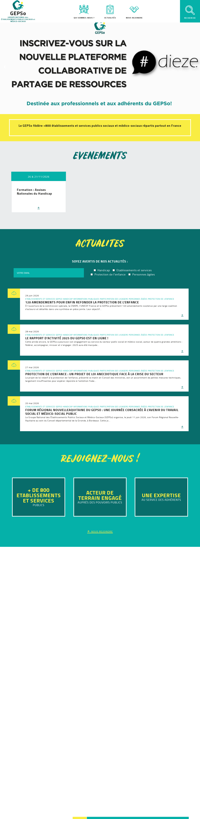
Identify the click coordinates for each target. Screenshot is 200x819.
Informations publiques (86, 299)
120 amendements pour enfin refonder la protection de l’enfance (82, 302)
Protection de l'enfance (161, 299)
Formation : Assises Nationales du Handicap (34, 191)
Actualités (110, 17)
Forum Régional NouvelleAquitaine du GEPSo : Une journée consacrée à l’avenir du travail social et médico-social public (101, 412)
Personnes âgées (138, 299)
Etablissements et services (40, 299)
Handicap (68, 299)
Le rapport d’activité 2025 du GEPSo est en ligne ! (66, 338)
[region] (100, 67)
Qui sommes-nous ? (84, 17)
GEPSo (59, 299)
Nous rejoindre (134, 17)
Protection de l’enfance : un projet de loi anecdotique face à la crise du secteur (94, 374)
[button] (100, 67)
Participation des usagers (114, 299)
